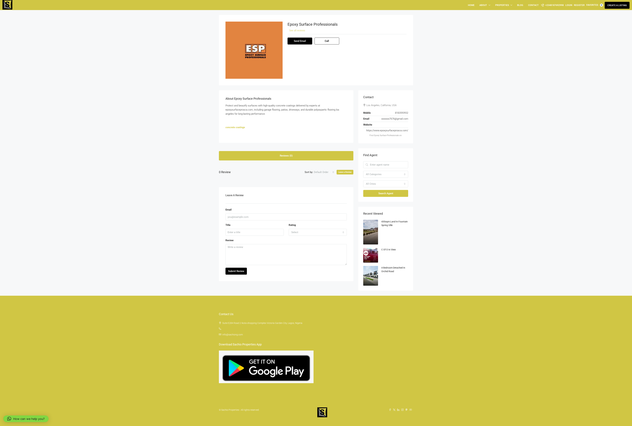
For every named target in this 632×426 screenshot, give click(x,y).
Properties (502, 5)
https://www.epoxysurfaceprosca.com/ (387, 130)
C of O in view (388, 249)
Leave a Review (345, 172)
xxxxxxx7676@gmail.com (394, 118)
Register (579, 5)
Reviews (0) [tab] (286, 155)
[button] (26, 418)
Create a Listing (617, 5)
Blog (520, 5)
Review (229, 240)
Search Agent (385, 193)
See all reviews (297, 30)
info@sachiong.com (232, 334)
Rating (292, 225)
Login (568, 5)
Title (227, 225)
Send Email (300, 41)
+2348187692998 (554, 5)
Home (471, 5)
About (483, 5)
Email (228, 209)
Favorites (594, 5)
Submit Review (236, 271)
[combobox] (324, 172)
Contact (533, 5)
